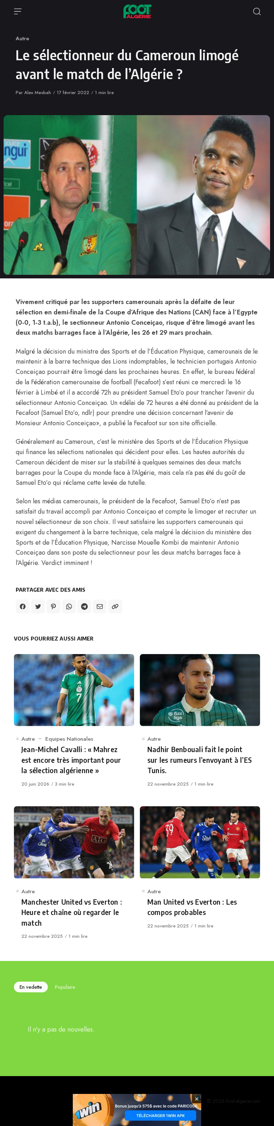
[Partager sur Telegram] (84, 606)
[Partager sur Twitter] (38, 606)
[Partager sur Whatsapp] (69, 606)
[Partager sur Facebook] (23, 606)
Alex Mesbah (37, 92)
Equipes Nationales (69, 739)
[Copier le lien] (115, 606)
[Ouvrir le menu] (18, 11)
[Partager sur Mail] (100, 606)
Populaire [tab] (65, 987)
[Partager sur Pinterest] (53, 606)
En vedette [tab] (31, 987)
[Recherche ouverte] (257, 11)
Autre (22, 38)
